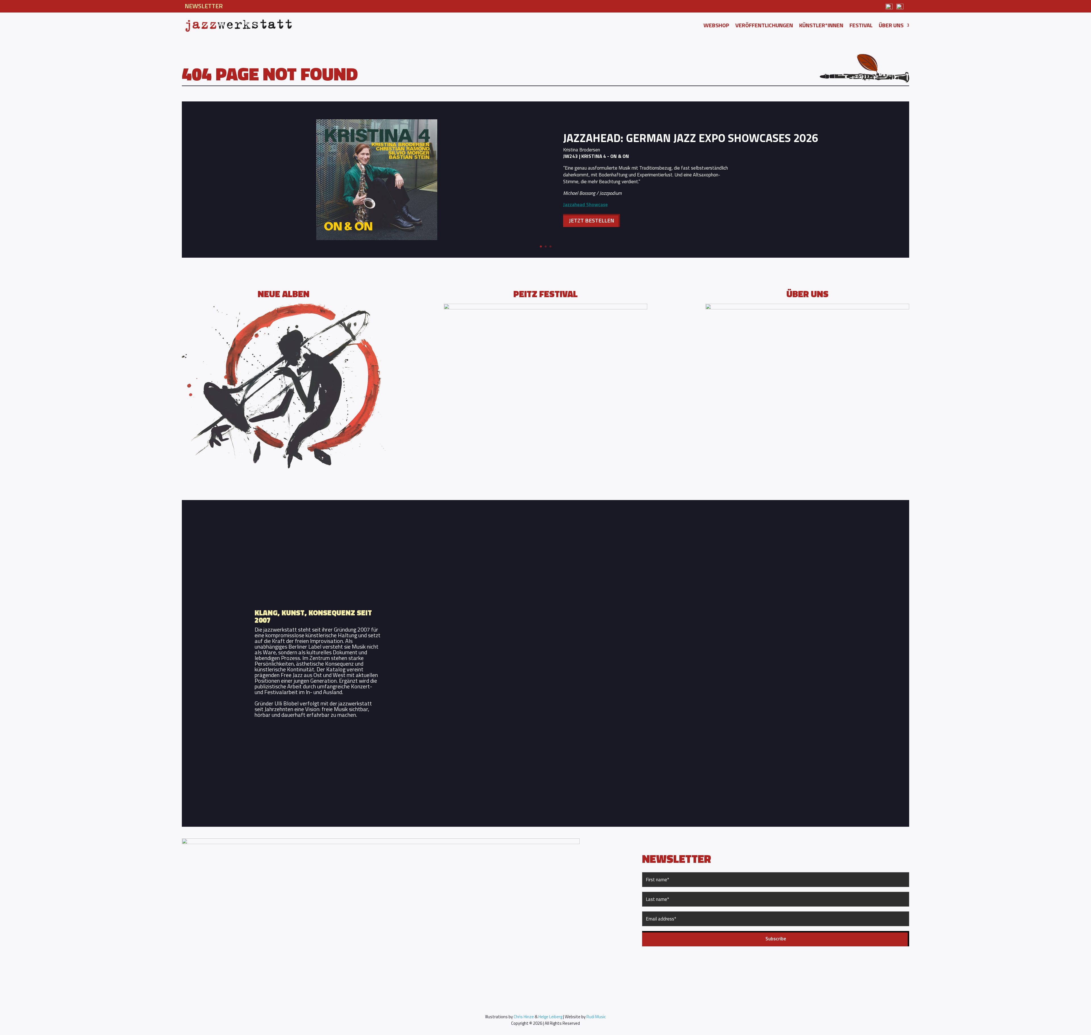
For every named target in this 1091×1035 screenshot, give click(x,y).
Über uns (891, 26)
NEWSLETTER (204, 6)
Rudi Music (596, 1016)
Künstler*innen (821, 26)
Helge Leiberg (550, 1016)
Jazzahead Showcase (585, 204)
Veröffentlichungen (764, 26)
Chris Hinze (524, 1016)
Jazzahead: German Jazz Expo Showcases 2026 (690, 138)
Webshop (716, 26)
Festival (861, 26)
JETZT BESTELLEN (591, 220)
